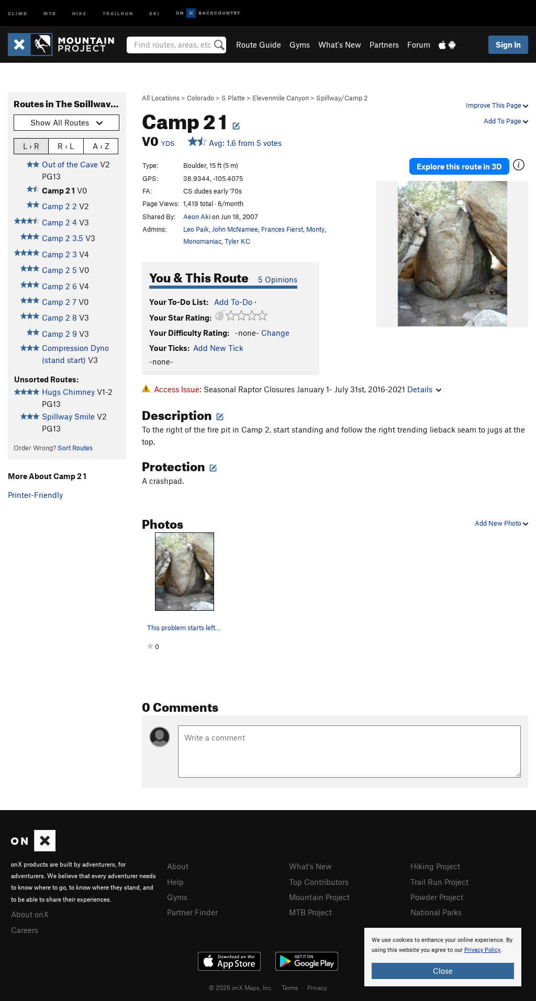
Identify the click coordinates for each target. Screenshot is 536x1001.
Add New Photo (499, 523)
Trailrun (118, 12)
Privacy (317, 987)
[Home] (66, 44)
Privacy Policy (482, 950)
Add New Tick (218, 347)
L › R (31, 146)
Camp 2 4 (59, 222)
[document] (443, 957)
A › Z (101, 146)
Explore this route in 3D (459, 166)
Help (175, 881)
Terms (290, 987)
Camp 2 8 (59, 317)
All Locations (161, 98)
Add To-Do (233, 301)
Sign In (508, 44)
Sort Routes (75, 447)
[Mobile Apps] (447, 44)
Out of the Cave (70, 164)
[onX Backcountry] (208, 13)
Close (443, 970)
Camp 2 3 (59, 254)
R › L (66, 146)
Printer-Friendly (35, 494)
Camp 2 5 (59, 270)
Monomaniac (202, 241)
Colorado (200, 98)
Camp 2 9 (59, 333)
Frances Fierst (282, 229)
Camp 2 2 (59, 206)
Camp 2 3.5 (62, 238)
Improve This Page (494, 105)
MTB (50, 12)
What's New (339, 44)
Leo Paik (196, 229)
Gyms (299, 44)
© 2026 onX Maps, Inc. (241, 987)
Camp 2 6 (59, 286)
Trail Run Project (439, 881)
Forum (418, 44)
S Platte (233, 98)
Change (275, 332)
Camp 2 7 (59, 301)
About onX (30, 914)
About (177, 866)
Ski (154, 12)
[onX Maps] (33, 848)
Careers (24, 930)
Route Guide (258, 44)
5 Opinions (277, 279)
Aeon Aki (196, 216)
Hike (79, 12)
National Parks (436, 912)
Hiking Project (435, 866)
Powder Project (436, 897)
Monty (315, 229)
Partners (384, 44)
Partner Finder (192, 912)
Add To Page (503, 121)
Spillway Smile (68, 416)
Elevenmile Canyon (280, 98)
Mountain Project (319, 897)
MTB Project (310, 912)
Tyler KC (237, 241)
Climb (18, 12)
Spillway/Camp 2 (341, 98)
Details (419, 389)
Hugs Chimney (68, 391)
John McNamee (235, 229)
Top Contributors (319, 881)
